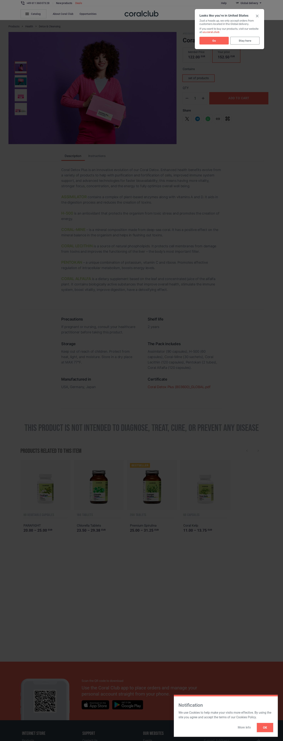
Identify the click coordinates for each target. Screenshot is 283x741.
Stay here (245, 40)
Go (214, 40)
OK (265, 727)
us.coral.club (211, 32)
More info (244, 727)
